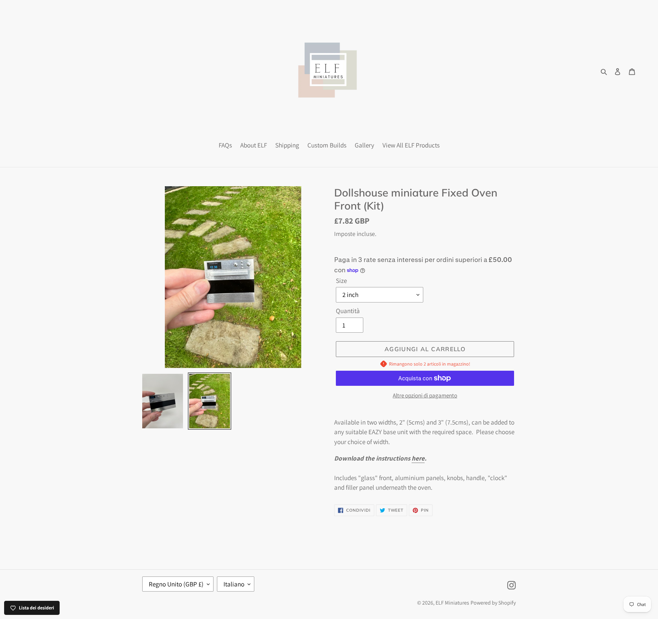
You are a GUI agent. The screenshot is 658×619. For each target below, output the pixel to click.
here (418, 458)
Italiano (233, 584)
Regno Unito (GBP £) (176, 584)
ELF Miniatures (452, 602)
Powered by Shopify (493, 602)
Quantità (348, 311)
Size (341, 280)
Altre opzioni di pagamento (425, 395)
